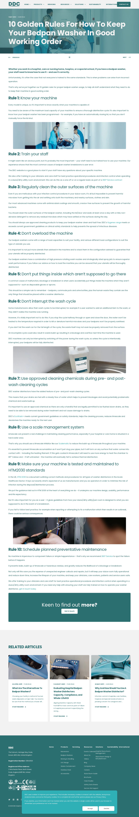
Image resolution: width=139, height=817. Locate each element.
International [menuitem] (112, 4)
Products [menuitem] (38, 4)
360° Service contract (112, 180)
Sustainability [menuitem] (95, 4)
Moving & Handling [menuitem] (67, 759)
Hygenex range (114, 222)
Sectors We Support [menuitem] (91, 788)
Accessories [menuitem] (65, 774)
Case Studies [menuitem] (88, 781)
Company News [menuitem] (89, 766)
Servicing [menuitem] (52, 4)
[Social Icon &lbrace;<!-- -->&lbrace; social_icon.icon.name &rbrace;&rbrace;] (9, 799)
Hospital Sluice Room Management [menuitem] (103, 752)
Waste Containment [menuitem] (68, 766)
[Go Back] (69, 57)
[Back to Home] (14, 4)
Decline (106, 809)
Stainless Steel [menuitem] (66, 770)
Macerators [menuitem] (65, 752)
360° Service (107, 556)
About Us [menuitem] (87, 755)
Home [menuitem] (26, 4)
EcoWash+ (19, 416)
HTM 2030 (21, 477)
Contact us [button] (123, 4)
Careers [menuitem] (87, 770)
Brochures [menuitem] (87, 777)
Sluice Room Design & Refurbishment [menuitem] (103, 758)
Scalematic (64, 443)
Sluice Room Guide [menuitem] (90, 774)
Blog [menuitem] (85, 763)
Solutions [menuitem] (79, 4)
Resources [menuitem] (65, 4)
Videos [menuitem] (86, 759)
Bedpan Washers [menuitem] (67, 755)
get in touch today (27, 589)
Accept (90, 809)
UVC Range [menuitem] (65, 763)
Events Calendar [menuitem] (90, 752)
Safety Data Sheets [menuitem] (91, 785)
